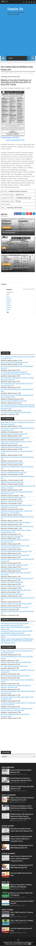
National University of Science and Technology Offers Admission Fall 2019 (17, 599)
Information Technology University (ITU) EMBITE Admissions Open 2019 (17, 518)
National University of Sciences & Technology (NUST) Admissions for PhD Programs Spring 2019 (18, 423)
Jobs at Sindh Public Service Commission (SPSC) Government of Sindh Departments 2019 (18, 231)
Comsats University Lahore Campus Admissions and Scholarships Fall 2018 (17, 681)
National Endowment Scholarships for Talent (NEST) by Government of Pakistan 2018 (17, 671)
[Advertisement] (18, 36)
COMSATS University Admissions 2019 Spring (12, 482)
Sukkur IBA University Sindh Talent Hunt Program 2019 (14, 447)
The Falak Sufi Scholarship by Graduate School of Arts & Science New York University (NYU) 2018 (18, 704)
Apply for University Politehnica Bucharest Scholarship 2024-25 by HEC (22, 798)
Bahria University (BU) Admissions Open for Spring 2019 (15, 438)
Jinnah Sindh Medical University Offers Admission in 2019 (15, 555)
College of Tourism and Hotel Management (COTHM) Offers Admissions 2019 (15, 628)
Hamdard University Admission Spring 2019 (12, 625)
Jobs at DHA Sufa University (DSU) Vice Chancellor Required (16, 412)
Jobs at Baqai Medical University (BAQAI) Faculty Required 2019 (18, 251)
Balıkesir (9, 307)
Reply (8, 312)
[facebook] (24, 2)
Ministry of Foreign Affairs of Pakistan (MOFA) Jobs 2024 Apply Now (21, 885)
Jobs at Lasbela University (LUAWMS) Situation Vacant (14, 362)
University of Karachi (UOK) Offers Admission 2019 (13, 472)
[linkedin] (29, 2)
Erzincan (9, 302)
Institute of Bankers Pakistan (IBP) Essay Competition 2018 (16, 662)
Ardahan (9, 305)
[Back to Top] (18, 940)
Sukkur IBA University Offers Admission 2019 (12, 594)
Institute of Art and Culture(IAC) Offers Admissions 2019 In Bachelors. (16, 636)
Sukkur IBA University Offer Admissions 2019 (12, 463)
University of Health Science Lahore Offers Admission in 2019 (16, 604)
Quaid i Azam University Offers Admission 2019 (12, 586)
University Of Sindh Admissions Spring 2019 (12, 501)
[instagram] (26, 2)
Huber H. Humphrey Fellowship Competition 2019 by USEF (15, 676)
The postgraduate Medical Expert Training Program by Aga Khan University (17, 657)
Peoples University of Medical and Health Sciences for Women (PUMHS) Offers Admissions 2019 (16, 443)
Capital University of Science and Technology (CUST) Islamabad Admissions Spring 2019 (17, 493)
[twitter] (32, 2)
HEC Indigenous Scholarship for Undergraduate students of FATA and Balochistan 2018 (17, 698)
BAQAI (4, 248)
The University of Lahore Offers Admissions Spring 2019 (15, 623)
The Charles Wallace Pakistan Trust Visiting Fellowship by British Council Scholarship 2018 (17, 652)
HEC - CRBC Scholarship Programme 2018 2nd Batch (14, 666)
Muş (7, 296)
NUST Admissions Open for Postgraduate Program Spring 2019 (17, 578)
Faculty (14, 73)
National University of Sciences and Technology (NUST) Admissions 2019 (17, 477)
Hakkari (8, 300)
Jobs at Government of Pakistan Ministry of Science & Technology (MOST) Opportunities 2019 (17, 379)
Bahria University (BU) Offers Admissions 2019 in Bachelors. (16, 523)
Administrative (6, 227)
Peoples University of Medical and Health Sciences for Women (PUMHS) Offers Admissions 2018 (16, 506)
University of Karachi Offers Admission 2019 (12, 582)
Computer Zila (15, 8)
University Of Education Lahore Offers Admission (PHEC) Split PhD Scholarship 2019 (17, 560)
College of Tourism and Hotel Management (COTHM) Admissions (17, 639)
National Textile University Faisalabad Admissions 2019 (14, 607)
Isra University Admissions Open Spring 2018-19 (13, 497)
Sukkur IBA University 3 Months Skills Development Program (16, 590)
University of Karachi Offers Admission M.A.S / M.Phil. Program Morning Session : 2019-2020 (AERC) (16, 512)
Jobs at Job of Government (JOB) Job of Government (14, 401)
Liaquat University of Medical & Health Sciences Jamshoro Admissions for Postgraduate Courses (15, 547)
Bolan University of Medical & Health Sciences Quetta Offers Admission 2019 (16, 574)
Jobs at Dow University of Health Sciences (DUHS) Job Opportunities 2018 (15, 268)
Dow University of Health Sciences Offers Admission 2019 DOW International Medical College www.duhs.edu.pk (16, 632)
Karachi (25, 73)
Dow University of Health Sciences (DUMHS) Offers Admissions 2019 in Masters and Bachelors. (18, 487)
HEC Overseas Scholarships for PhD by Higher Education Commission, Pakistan (15, 715)
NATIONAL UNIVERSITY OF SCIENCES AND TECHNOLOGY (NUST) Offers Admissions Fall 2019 (16, 642)
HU (18, 73)
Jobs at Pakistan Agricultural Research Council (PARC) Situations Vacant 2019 (17, 367)
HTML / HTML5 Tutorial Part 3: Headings (21, 920)
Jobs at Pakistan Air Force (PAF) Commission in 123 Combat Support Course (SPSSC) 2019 (18, 358)
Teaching (30, 73)
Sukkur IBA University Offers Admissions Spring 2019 (14, 434)
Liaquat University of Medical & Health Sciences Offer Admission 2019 (17, 468)
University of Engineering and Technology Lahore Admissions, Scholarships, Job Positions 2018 (16, 686)
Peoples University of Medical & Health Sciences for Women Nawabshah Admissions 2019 (16, 531)
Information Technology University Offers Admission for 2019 (16, 551)
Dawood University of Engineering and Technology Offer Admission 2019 (17, 458)
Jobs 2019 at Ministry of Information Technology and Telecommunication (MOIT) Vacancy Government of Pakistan (16, 373)
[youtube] (34, 2)
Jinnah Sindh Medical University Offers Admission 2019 (14, 569)
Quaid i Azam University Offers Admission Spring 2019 (14, 565)
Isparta (8, 298)
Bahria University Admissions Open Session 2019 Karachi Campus (17, 526)
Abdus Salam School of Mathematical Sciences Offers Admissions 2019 (17, 612)
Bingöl (8, 309)
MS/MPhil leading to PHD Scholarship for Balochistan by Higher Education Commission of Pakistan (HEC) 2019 (17, 709)
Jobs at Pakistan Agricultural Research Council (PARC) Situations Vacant (17, 390)
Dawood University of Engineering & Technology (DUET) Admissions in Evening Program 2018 (17, 429)
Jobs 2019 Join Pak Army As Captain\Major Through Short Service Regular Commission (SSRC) (17, 396)
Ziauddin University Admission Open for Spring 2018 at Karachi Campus (16, 452)
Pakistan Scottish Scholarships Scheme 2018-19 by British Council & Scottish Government (18, 692)
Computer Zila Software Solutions (19, 944)
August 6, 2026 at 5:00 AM (28, 289)
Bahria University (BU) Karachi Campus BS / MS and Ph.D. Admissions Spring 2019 (15, 541)
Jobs (21, 73)
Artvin (8, 294)
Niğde (8, 304)
